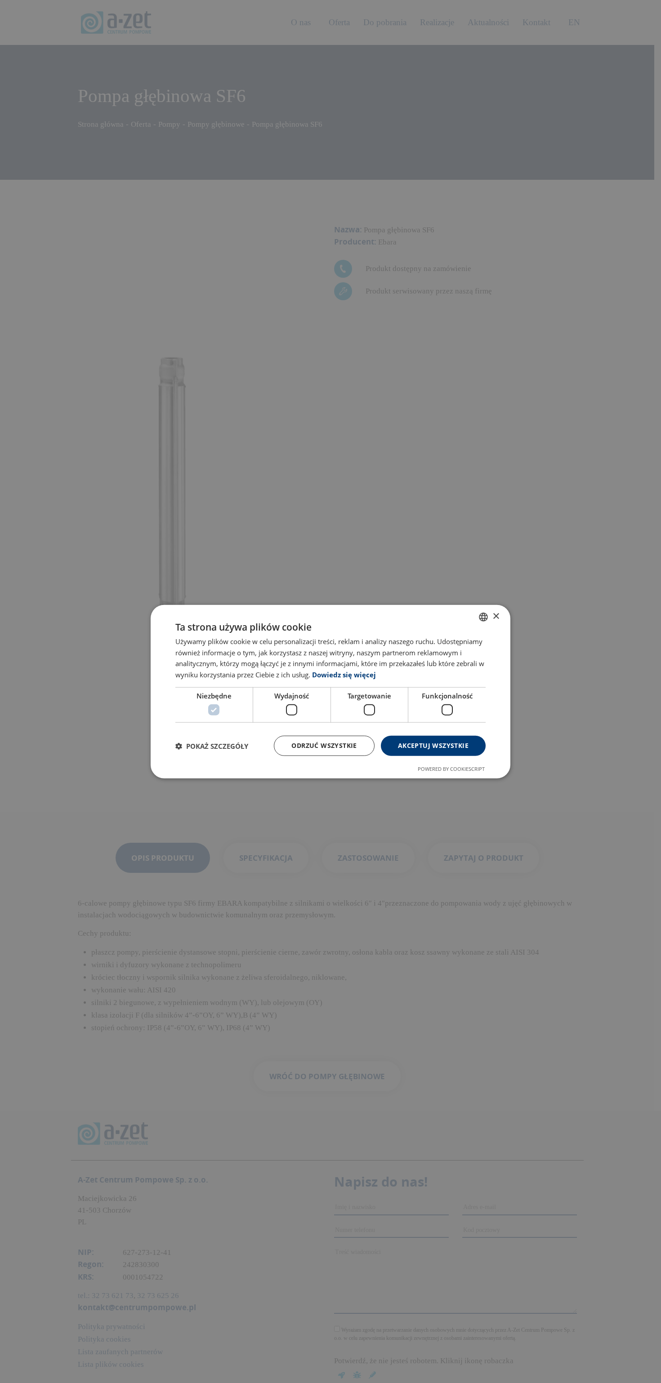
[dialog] (330, 691)
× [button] (495, 616)
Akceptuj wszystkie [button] (433, 745)
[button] (211, 746)
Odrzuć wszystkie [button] (324, 745)
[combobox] (483, 616)
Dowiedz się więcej (344, 674)
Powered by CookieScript (451, 768)
